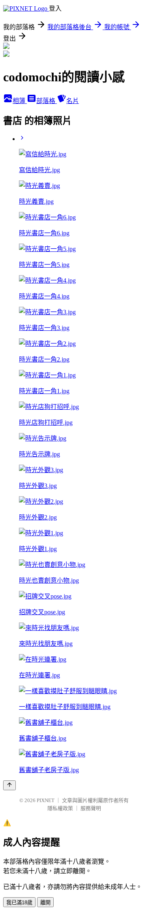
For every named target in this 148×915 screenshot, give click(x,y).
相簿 (20, 101)
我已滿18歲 (19, 903)
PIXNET (45, 800)
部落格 (46, 101)
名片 (72, 101)
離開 (45, 903)
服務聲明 (91, 808)
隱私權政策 (60, 808)
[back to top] (9, 785)
